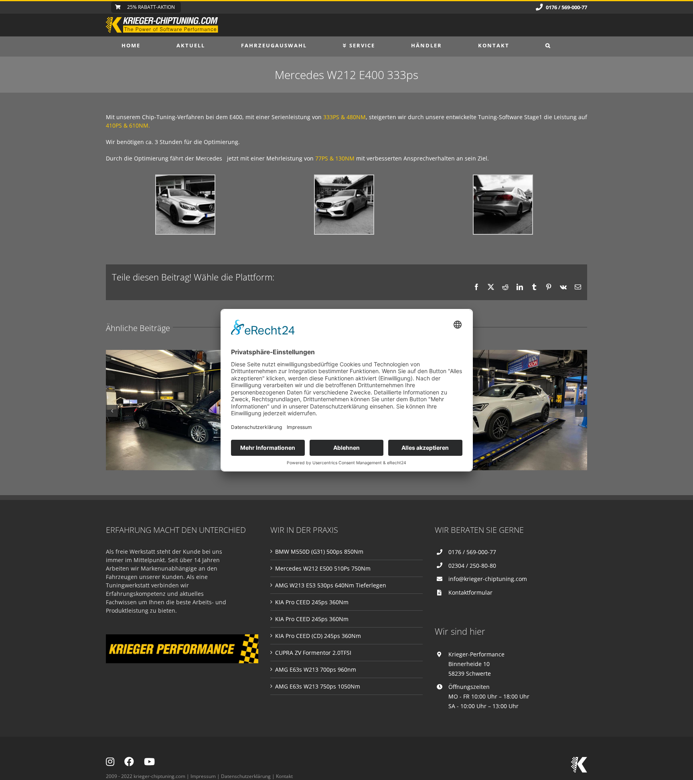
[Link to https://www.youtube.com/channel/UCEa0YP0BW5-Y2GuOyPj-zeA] (149, 761)
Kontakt (284, 776)
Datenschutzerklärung (246, 776)
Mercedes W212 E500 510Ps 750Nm (323, 568)
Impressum (203, 776)
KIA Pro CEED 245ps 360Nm (312, 602)
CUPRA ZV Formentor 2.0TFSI (313, 652)
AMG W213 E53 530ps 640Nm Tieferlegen (330, 585)
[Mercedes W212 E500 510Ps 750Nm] (186, 410)
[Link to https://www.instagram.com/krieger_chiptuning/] (110, 761)
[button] (548, 45)
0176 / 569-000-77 (472, 552)
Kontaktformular (470, 592)
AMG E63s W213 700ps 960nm (315, 669)
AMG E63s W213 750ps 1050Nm (317, 686)
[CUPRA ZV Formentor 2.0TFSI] (507, 410)
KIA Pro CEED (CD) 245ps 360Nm (318, 636)
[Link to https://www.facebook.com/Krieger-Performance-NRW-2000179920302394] (129, 761)
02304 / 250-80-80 (472, 565)
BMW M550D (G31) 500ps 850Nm (319, 551)
